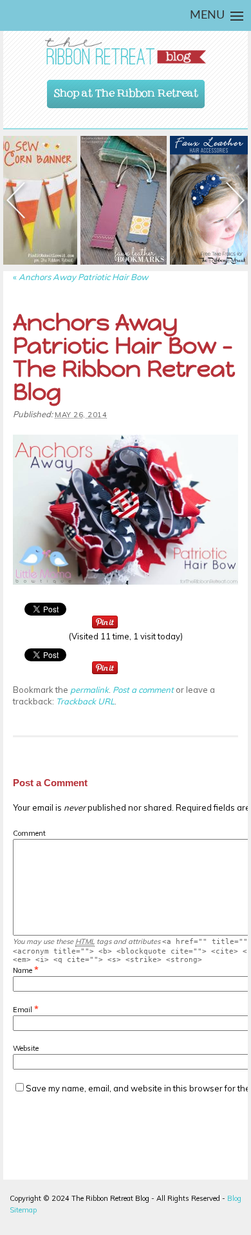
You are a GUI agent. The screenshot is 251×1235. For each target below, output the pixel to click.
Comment (29, 833)
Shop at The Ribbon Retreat (126, 90)
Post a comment (143, 689)
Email (22, 1009)
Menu (207, 15)
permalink (89, 689)
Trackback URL (85, 701)
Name (22, 970)
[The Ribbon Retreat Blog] (125, 51)
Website (26, 1048)
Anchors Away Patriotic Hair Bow (80, 277)
